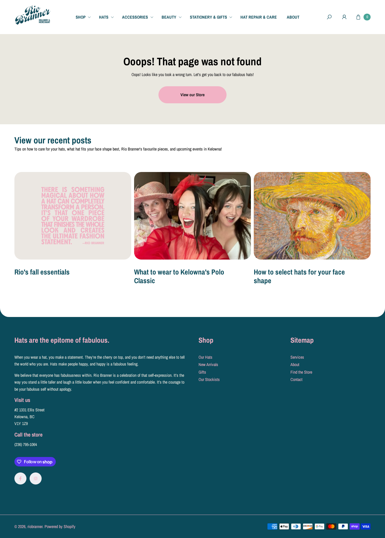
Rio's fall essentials (42, 272)
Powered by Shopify (60, 526)
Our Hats (205, 357)
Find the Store (301, 372)
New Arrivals (208, 364)
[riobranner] (32, 15)
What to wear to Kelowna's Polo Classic (179, 276)
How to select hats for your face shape (299, 276)
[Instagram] (36, 478)
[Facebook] (20, 478)
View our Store (192, 95)
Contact (296, 379)
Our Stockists (209, 379)
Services (297, 357)
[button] (85, 17)
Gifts (202, 372)
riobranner (35, 526)
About (294, 364)
